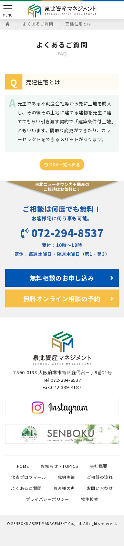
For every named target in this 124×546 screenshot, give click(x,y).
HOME (23, 466)
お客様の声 (64, 488)
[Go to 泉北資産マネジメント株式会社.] (7, 24)
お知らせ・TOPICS (59, 466)
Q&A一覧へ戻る (64, 164)
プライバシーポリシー (48, 499)
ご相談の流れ (100, 477)
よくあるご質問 (26, 488)
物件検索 (90, 499)
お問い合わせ (100, 488)
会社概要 (98, 466)
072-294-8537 (67, 232)
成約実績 (66, 477)
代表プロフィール (28, 477)
